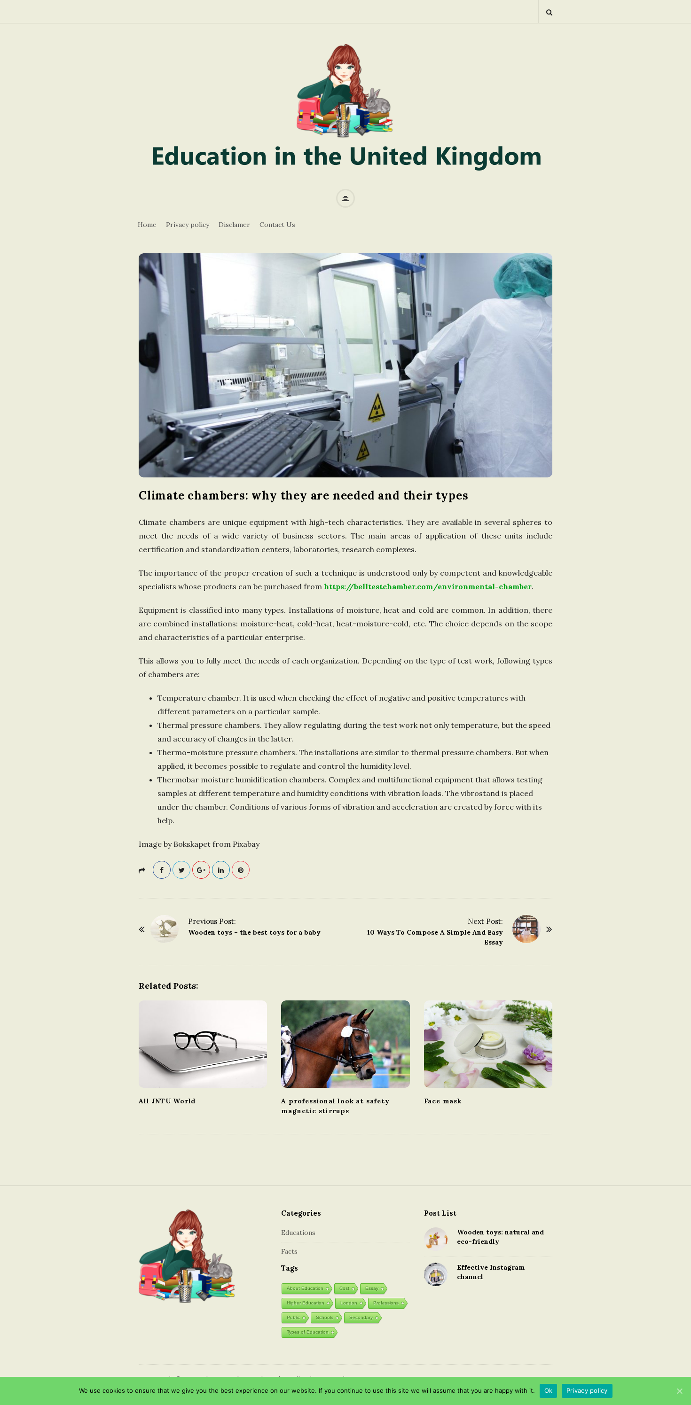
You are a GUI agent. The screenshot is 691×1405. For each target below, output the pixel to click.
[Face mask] (488, 1044)
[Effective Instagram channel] (436, 1274)
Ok (548, 1390)
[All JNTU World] (203, 1044)
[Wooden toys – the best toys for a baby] (164, 929)
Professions (386, 1302)
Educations (298, 1232)
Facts (289, 1251)
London (348, 1302)
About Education (305, 1288)
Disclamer (234, 224)
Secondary (361, 1317)
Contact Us (277, 224)
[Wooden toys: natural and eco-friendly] (436, 1239)
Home (147, 224)
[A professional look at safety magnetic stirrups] (345, 1044)
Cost (344, 1288)
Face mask (443, 1101)
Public (293, 1317)
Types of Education (308, 1332)
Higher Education (305, 1302)
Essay (371, 1288)
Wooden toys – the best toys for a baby (254, 932)
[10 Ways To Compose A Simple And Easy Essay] (526, 929)
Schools (324, 1317)
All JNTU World (167, 1101)
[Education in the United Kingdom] (345, 113)
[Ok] (679, 1391)
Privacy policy (187, 224)
